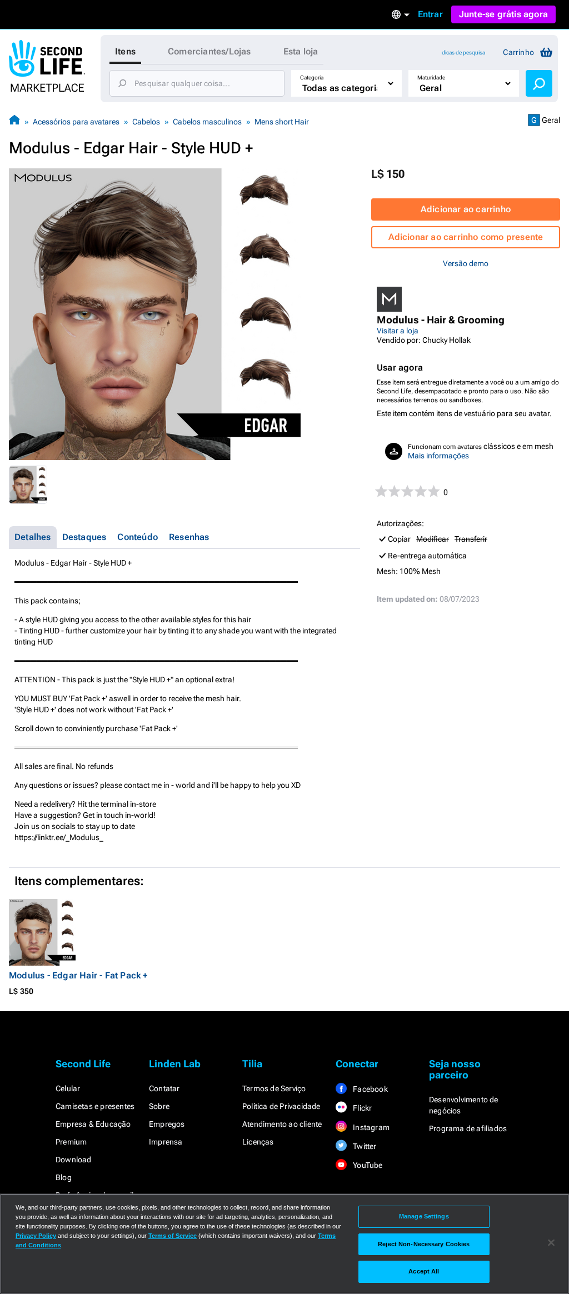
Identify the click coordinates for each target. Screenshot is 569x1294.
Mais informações (438, 455)
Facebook (369, 1089)
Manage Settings (424, 1216)
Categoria (311, 77)
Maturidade (431, 77)
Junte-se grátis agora (503, 14)
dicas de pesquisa (463, 52)
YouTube (367, 1165)
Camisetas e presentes (95, 1106)
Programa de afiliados (468, 1128)
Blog (64, 1177)
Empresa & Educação (93, 1124)
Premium (71, 1141)
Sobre (159, 1106)
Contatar (164, 1088)
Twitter (364, 1146)
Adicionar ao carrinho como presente (465, 237)
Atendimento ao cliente (282, 1124)
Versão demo (465, 263)
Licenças (258, 1141)
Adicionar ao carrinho (466, 209)
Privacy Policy (36, 1235)
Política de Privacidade (281, 1106)
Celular (68, 1088)
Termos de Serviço (274, 1088)
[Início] (14, 121)
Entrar (430, 14)
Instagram (370, 1127)
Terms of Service (172, 1235)
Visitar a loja (397, 330)
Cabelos (146, 121)
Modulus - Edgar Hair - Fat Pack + (78, 975)
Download (74, 1159)
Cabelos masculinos (207, 121)
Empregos (167, 1124)
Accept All (423, 1271)
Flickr (361, 1107)
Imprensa (166, 1141)
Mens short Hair (281, 121)
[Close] (551, 1243)
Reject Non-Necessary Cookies (424, 1244)
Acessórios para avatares (76, 121)
